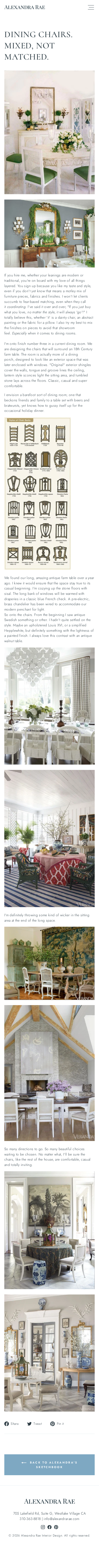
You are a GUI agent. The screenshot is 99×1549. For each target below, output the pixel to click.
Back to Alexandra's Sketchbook (53, 1464)
